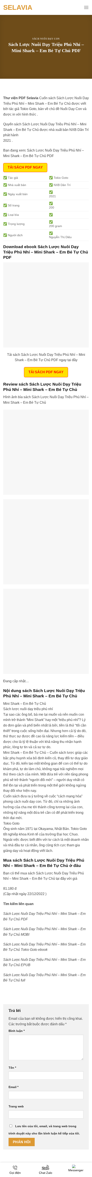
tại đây (61, 878)
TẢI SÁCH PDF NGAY (25, 167)
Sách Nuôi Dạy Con (46, 38)
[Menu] (86, 7)
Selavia (17, 7)
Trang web (16, 1106)
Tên (12, 1067)
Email (13, 1087)
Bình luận (17, 1031)
